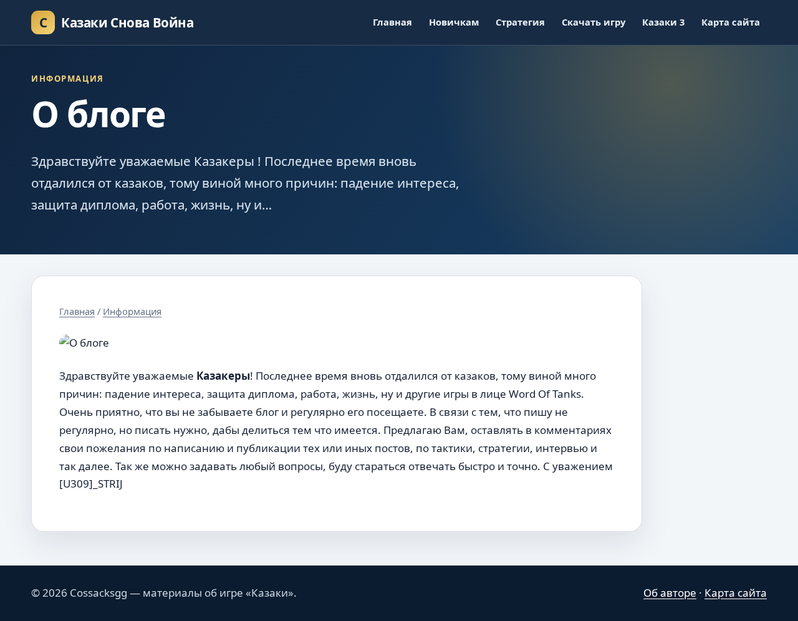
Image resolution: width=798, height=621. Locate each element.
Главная (392, 22)
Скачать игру (593, 22)
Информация (132, 311)
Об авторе (669, 592)
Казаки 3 (663, 22)
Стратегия (520, 22)
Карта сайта (730, 22)
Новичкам (454, 22)
